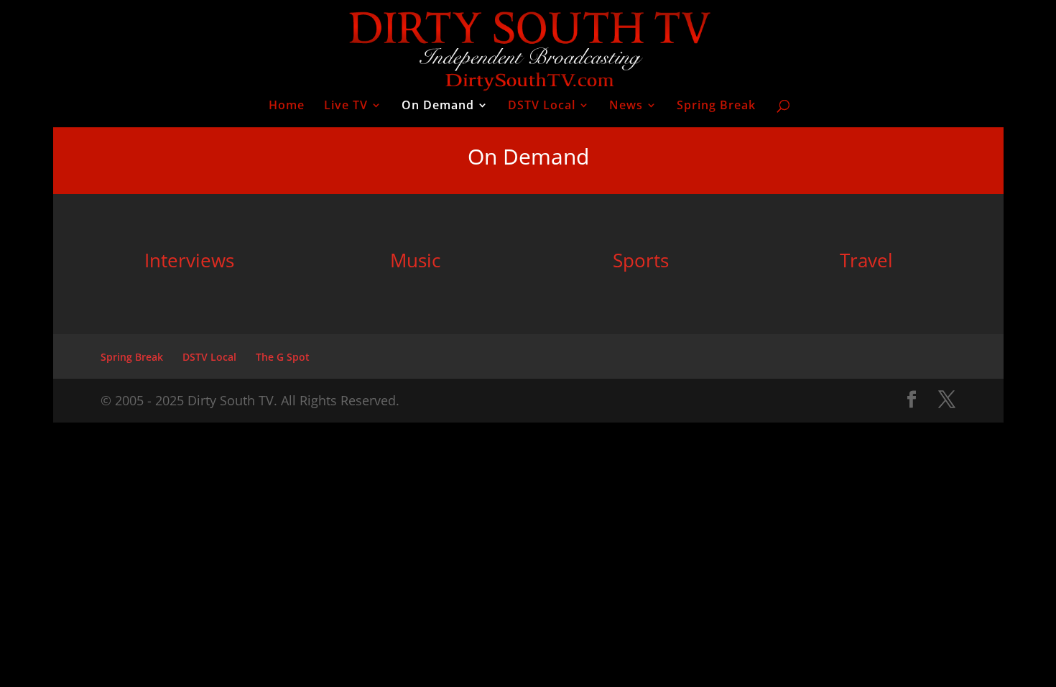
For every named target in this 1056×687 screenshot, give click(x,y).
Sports (641, 260)
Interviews (189, 260)
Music (415, 260)
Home (287, 106)
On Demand (438, 106)
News (626, 106)
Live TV (346, 106)
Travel (866, 260)
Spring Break (716, 106)
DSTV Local (541, 106)
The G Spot (283, 357)
